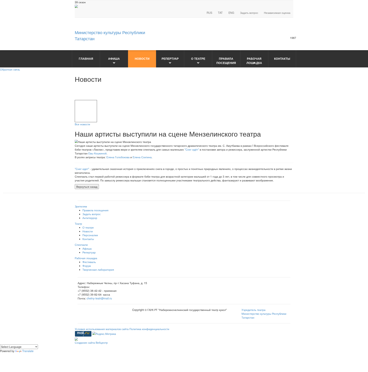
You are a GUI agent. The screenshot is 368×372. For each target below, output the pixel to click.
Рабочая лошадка (86, 258)
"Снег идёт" (192, 149)
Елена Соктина (142, 157)
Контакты (88, 239)
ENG (231, 13)
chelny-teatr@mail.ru (99, 298)
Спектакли (81, 245)
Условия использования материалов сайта (102, 329)
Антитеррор (89, 218)
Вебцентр (102, 342)
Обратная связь (10, 69)
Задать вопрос (249, 13)
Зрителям (81, 206)
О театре (88, 227)
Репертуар (89, 252)
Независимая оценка (277, 13)
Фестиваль (89, 262)
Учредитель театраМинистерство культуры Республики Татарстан (264, 313)
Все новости (82, 124)
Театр (78, 223)
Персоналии (90, 235)
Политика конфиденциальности (149, 329)
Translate (28, 351)
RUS (209, 13)
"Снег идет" (82, 169)
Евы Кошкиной (97, 153)
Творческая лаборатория (98, 269)
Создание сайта (85, 342)
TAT (220, 13)
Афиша (87, 248)
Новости (87, 231)
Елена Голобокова (118, 157)
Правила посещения (95, 210)
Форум (86, 266)
